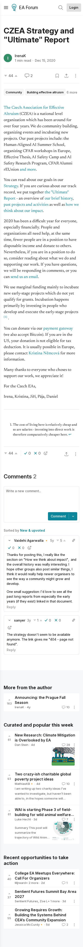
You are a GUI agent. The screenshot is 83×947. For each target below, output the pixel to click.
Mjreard (20, 883)
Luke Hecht (23, 819)
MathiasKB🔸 (24, 784)
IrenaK (20, 55)
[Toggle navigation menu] (6, 7)
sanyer (19, 620)
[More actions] (75, 75)
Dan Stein (21, 745)
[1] (5, 317)
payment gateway (58, 329)
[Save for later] (57, 75)
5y (52, 540)
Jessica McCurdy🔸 (29, 924)
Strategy (11, 186)
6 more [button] (72, 92)
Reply (11, 607)
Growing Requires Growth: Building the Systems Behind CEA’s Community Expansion (40, 915)
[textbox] (40, 499)
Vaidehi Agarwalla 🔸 (31, 540)
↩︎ (69, 434)
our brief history (59, 199)
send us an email (24, 277)
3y (29, 620)
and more (28, 170)
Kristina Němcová (44, 353)
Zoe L (44, 901)
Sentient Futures (26, 901)
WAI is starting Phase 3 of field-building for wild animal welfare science (43, 814)
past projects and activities (26, 205)
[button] (9, 540)
